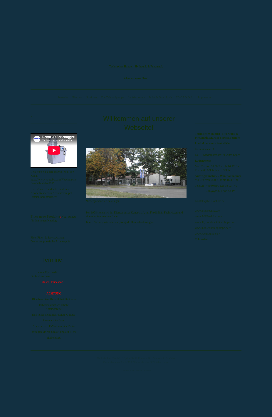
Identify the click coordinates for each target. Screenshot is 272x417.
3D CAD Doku (185, 97)
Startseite (63, 97)
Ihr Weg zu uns (136, 97)
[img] (136, 28)
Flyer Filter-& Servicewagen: (48, 237)
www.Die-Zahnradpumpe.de (212, 227)
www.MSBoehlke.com (208, 216)
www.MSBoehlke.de (207, 210)
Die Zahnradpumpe (112, 97)
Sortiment (92, 97)
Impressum (204, 97)
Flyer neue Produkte (45, 216)
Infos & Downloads (160, 97)
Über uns (77, 97)
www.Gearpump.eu (206, 233)
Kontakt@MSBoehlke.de (210, 201)
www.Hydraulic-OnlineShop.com (214, 222)
